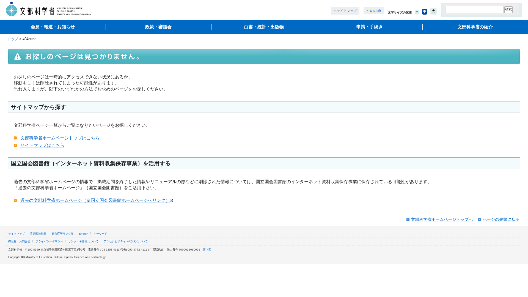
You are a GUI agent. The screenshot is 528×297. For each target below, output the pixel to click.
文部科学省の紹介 (475, 26)
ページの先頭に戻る (501, 219)
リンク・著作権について (83, 241)
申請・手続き (369, 26)
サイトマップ (347, 11)
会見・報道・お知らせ (53, 26)
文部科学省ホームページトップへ (442, 219)
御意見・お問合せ (19, 241)
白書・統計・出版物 (264, 26)
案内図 (207, 249)
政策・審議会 (158, 26)
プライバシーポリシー (49, 241)
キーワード (100, 233)
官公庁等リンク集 (63, 233)
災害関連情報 (38, 233)
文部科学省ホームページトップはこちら (60, 138)
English (375, 10)
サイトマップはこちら (42, 145)
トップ (12, 39)
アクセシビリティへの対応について (126, 241)
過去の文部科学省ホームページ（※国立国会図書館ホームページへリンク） (95, 200)
